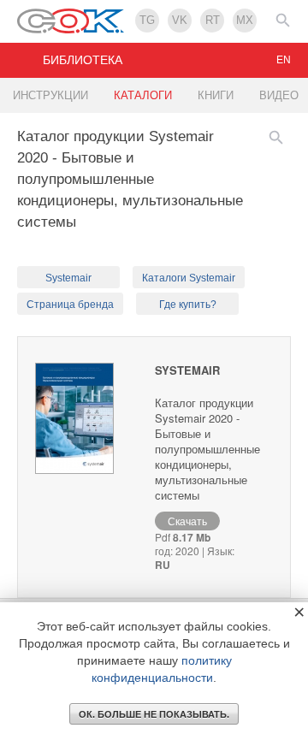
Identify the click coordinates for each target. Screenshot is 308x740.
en (283, 60)
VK (179, 20)
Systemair (68, 278)
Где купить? (187, 305)
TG (147, 20)
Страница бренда (70, 305)
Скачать (187, 520)
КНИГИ (216, 95)
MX (244, 20)
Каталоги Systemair (188, 278)
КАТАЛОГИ (143, 95)
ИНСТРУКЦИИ (50, 95)
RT (212, 20)
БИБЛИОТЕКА (82, 60)
